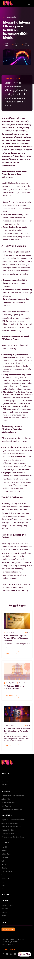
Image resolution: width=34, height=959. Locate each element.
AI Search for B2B (8, 833)
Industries (5, 785)
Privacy (4, 916)
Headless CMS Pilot (8, 803)
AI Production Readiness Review (13, 796)
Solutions (6, 773)
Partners (5, 843)
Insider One (6, 854)
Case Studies (7, 815)
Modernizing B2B (8, 830)
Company (5, 901)
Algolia (4, 882)
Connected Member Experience (13, 837)
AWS (3, 885)
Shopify (4, 868)
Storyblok (5, 847)
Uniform (4, 889)
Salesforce (5, 878)
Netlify (4, 864)
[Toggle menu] (29, 3)
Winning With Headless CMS (11, 826)
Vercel (4, 875)
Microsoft (5, 857)
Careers (4, 912)
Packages (6, 791)
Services (4, 778)
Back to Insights (11, 17)
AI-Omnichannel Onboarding (12, 810)
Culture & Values (7, 905)
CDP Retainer (6, 806)
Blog (4, 922)
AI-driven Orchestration (10, 823)
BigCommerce (7, 871)
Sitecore (4, 850)
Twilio (3, 861)
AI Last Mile (6, 799)
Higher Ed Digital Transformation (13, 819)
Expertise (5, 781)
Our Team (5, 909)
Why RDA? (6, 894)
